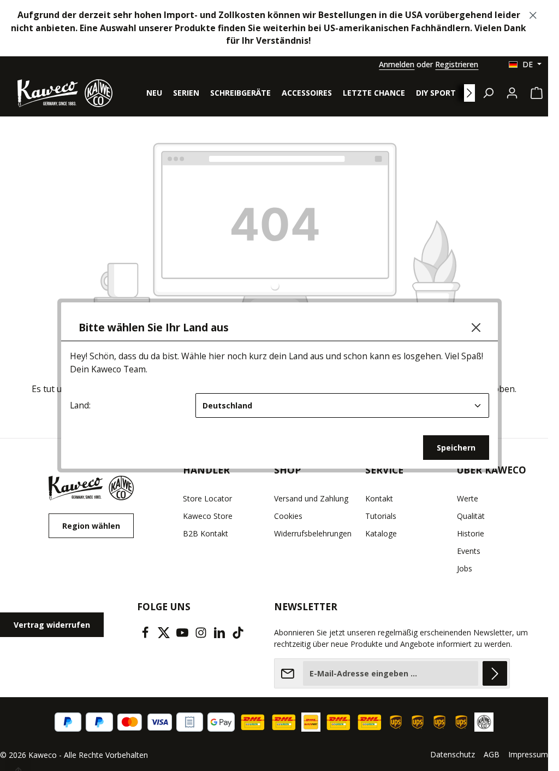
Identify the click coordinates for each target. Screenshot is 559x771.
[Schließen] (476, 327)
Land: (80, 405)
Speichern (456, 447)
